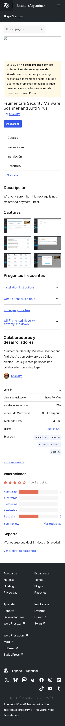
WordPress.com (16, 635)
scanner (55, 444)
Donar (40, 617)
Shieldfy (14, 114)
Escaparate (41, 573)
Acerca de (10, 573)
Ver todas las (52, 523)
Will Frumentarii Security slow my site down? (19, 322)
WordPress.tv (14, 623)
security (55, 452)
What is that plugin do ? (19, 299)
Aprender (10, 604)
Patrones (40, 592)
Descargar (12, 123)
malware (43, 444)
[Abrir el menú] (59, 5)
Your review (11, 523)
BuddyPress (13, 654)
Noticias (9, 579)
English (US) (54, 428)
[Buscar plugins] (42, 29)
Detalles (12, 137)
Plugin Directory (13, 16)
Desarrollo (14, 166)
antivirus (55, 437)
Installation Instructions (19, 287)
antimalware (41, 437)
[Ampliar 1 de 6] (26, 223)
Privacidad (11, 592)
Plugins (39, 586)
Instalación (14, 156)
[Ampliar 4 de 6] (56, 240)
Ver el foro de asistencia (20, 551)
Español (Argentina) (25, 671)
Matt (9, 642)
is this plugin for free (17, 310)
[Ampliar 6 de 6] (56, 258)
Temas (38, 579)
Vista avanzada (14, 462)
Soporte (12, 175)
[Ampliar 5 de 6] (26, 258)
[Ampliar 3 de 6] (26, 240)
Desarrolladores (14, 617)
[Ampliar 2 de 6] (56, 223)
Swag (39, 623)
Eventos (39, 611)
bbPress (11, 648)
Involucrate (41, 604)
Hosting (9, 586)
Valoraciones (15, 147)
